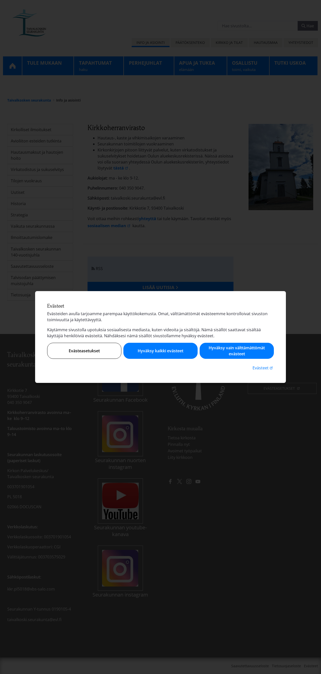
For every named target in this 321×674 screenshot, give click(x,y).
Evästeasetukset (84, 351)
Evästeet (263, 368)
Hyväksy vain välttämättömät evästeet (237, 351)
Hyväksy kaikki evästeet (160, 351)
